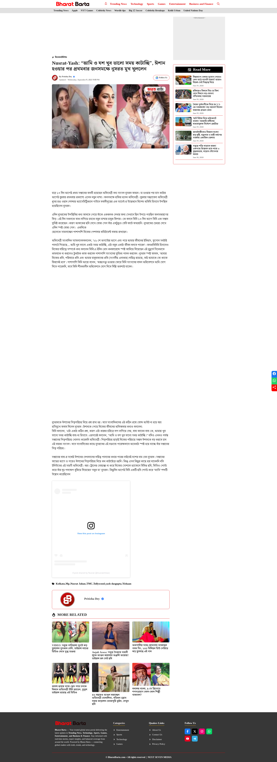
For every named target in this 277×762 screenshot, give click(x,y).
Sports (150, 4)
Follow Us (163, 77)
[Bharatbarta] (72, 4)
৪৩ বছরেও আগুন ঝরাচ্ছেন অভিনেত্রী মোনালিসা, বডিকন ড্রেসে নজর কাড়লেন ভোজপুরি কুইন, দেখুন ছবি (110, 699)
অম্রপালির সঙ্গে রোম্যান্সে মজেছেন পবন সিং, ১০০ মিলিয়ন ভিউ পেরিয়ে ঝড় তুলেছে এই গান (150, 648)
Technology (137, 4)
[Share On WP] (274, 381)
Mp (68, 584)
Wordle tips (120, 10)
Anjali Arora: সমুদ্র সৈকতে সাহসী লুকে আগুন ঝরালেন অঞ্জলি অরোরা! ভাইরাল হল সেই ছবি (110, 655)
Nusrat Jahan (78, 584)
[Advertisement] (110, 35)
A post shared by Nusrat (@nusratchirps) (91, 573)
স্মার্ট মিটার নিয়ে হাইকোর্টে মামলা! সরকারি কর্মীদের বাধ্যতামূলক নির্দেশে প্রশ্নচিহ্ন (205, 121)
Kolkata (60, 584)
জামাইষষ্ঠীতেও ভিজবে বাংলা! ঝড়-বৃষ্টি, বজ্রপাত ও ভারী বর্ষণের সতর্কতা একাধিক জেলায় (207, 134)
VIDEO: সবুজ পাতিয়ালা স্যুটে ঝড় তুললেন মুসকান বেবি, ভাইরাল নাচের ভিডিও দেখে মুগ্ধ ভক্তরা (70, 648)
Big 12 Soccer (135, 10)
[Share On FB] (274, 374)
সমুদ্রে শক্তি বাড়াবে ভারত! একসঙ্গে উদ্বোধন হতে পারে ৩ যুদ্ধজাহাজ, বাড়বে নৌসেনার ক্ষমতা (206, 150)
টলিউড (64, 57)
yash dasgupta (113, 584)
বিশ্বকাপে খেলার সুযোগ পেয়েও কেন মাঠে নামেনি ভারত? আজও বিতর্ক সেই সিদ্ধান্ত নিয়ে (207, 79)
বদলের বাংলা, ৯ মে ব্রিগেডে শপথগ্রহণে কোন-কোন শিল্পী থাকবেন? (146, 692)
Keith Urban (174, 10)
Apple (75, 10)
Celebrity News (103, 10)
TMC (89, 584)
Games (161, 4)
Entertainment (177, 4)
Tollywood (99, 584)
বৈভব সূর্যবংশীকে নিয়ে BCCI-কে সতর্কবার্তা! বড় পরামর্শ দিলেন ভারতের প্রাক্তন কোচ (207, 107)
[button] (218, 4)
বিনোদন (58, 57)
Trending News (118, 4)
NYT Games (87, 10)
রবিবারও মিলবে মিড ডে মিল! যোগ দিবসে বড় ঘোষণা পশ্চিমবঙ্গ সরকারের (206, 93)
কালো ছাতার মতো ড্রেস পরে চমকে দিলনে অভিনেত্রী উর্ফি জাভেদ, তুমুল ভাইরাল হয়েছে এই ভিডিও (69, 689)
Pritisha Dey (67, 76)
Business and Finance (201, 4)
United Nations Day (193, 10)
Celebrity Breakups (155, 10)
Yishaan (126, 584)
